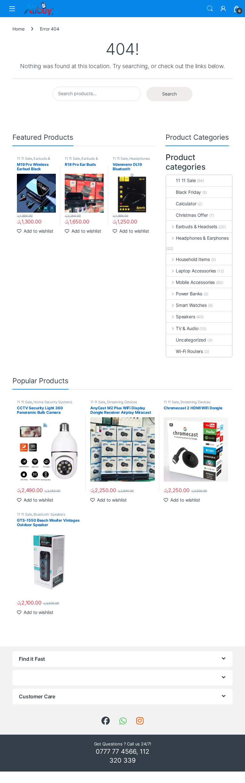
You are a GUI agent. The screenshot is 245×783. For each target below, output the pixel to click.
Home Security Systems (52, 402)
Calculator (186, 203)
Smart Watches (191, 305)
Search (209, 8)
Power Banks (189, 293)
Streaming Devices (122, 402)
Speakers (185, 316)
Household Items (193, 259)
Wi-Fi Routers (189, 351)
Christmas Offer (192, 215)
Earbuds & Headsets (33, 160)
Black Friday (188, 192)
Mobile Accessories (195, 282)
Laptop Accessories (196, 270)
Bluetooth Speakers (49, 514)
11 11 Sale (24, 158)
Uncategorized (191, 339)
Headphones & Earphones (131, 160)
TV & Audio (187, 328)
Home (18, 29)
